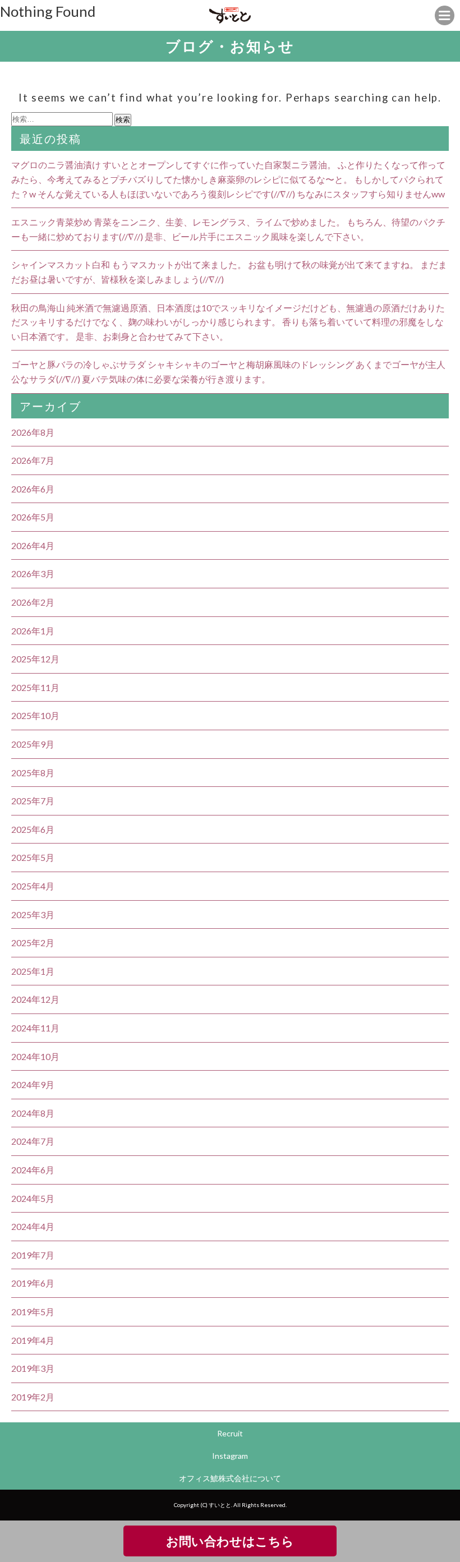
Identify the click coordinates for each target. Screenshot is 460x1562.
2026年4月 (32, 545)
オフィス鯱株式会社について (230, 1478)
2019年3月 (32, 1368)
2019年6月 (32, 1283)
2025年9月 (32, 744)
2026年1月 (32, 630)
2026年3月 (32, 573)
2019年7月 (32, 1255)
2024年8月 (32, 1113)
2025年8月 (32, 772)
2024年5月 (32, 1198)
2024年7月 (32, 1141)
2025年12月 (35, 658)
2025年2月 (32, 942)
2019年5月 (32, 1311)
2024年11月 (35, 1027)
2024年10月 (35, 1056)
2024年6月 (32, 1169)
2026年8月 (32, 432)
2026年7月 (32, 460)
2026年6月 (32, 488)
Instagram (230, 1455)
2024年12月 (35, 999)
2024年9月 (32, 1084)
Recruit (230, 1433)
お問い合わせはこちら (230, 1541)
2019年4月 (32, 1340)
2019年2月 (32, 1396)
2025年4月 (32, 886)
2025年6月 (32, 829)
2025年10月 (35, 715)
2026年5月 (32, 517)
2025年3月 (32, 914)
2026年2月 (32, 602)
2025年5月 (32, 857)
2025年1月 (32, 971)
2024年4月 (32, 1226)
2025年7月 (32, 800)
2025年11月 (35, 687)
